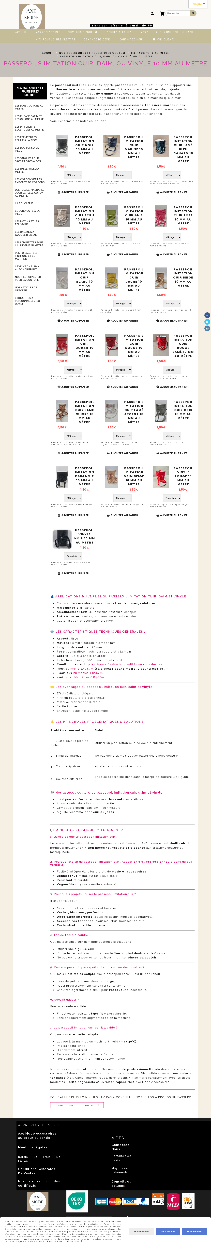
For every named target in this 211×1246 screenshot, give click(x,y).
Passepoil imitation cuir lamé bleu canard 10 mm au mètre (183, 149)
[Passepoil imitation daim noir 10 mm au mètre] (62, 477)
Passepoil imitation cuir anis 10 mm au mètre (134, 215)
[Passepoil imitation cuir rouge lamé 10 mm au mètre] (161, 345)
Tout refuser (168, 1231)
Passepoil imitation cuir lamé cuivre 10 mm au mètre (84, 412)
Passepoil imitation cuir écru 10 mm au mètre (84, 215)
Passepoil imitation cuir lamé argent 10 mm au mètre (134, 412)
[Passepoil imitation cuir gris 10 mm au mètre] (161, 411)
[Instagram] (207, 328)
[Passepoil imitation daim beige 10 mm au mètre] (111, 477)
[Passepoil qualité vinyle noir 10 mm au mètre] (62, 539)
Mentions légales (33, 1147)
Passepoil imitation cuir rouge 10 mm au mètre (134, 346)
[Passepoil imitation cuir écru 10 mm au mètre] (62, 216)
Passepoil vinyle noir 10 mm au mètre (84, 536)
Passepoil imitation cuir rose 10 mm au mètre (183, 215)
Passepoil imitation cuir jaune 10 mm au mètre (134, 279)
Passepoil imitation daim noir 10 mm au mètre (84, 476)
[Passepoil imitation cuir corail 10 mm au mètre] (62, 345)
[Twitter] (207, 322)
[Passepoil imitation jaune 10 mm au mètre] (111, 278)
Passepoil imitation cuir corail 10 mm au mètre (84, 346)
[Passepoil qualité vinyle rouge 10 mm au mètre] (161, 477)
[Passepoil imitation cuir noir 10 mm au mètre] (62, 146)
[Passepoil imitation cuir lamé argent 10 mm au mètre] (111, 411)
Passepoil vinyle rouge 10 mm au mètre (183, 476)
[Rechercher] (193, 13)
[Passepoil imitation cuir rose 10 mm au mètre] (161, 216)
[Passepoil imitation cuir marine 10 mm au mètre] (111, 146)
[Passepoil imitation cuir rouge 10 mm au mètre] (111, 345)
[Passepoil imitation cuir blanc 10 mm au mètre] (62, 278)
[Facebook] (207, 315)
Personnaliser (141, 1231)
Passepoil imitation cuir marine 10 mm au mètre (134, 147)
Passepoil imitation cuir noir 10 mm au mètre (84, 145)
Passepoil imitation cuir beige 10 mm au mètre (183, 277)
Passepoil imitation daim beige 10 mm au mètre (134, 476)
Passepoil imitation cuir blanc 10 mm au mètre (84, 279)
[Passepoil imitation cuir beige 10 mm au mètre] (161, 278)
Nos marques (29, 1181)
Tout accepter (194, 1231)
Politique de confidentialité (64, 1241)
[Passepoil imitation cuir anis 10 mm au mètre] (111, 216)
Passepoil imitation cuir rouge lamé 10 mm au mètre (183, 346)
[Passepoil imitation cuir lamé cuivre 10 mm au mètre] (62, 411)
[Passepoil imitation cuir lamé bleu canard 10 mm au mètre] (161, 146)
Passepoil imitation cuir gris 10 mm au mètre (183, 410)
